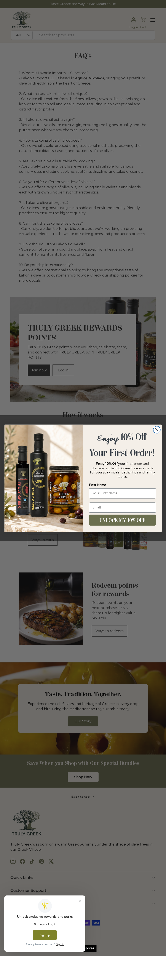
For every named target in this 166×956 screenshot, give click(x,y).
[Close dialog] (156, 429)
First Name (97, 485)
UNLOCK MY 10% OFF (122, 520)
